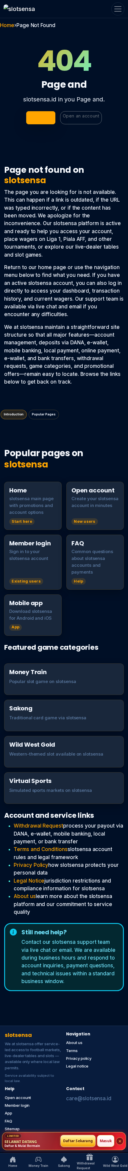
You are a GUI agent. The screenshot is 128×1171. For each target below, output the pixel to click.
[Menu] (117, 8)
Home (7, 25)
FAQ (8, 1121)
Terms (72, 1050)
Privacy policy (78, 1058)
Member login (17, 1105)
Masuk (106, 1141)
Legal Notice (29, 881)
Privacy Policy (31, 865)
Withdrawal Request (38, 826)
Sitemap (12, 1128)
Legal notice (77, 1066)
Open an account (81, 115)
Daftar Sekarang (78, 1141)
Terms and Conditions (41, 849)
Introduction (14, 414)
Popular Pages (43, 414)
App (8, 1113)
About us (25, 896)
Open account (18, 1097)
